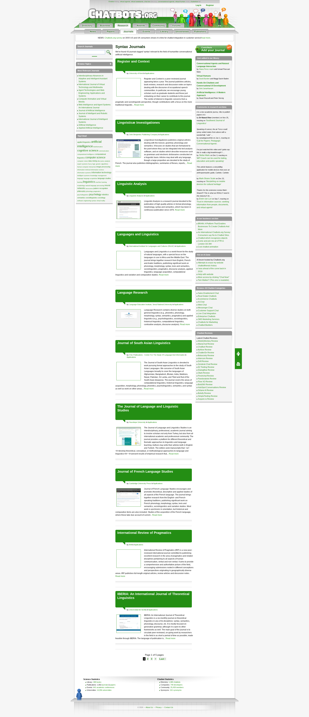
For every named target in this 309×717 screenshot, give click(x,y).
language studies (104, 178)
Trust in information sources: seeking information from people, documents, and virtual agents (213, 205)
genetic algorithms (102, 164)
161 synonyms (176, 690)
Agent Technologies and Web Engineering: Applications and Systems (92, 93)
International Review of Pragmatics (144, 532)
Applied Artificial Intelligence (91, 128)
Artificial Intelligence (87, 125)
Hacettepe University (137, 422)
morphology (81, 185)
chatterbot (194, 1)
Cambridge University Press (140, 483)
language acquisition (90, 178)
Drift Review (203, 361)
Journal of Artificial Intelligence (92, 110)
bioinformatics (98, 147)
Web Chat (202, 305)
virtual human (180, 1)
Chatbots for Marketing (208, 322)
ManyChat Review (206, 344)
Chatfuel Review (205, 347)
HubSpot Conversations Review (212, 387)
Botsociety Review (206, 355)
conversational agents (166, 1)
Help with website (205, 274)
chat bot (147, 1)
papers (113, 685)
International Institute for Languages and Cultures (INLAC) (151, 246)
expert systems (82, 164)
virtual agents (125, 1)
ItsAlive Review (204, 350)
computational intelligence (85, 154)
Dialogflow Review (206, 370)
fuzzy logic (91, 164)
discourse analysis (104, 161)
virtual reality (101, 201)
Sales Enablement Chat (208, 293)
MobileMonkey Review (208, 341)
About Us (149, 707)
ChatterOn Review (206, 352)
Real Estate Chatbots (207, 296)
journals (105, 685)
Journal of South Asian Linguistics (143, 343)
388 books (97, 682)
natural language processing (94, 185)
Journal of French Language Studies (145, 471)
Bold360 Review (205, 384)
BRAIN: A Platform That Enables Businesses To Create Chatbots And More (213, 226)
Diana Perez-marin (206, 69)
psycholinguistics (83, 195)
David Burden (204, 79)
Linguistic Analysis (132, 184)
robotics (105, 194)
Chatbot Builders (205, 325)
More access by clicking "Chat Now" (213, 277)
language (80, 178)
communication (104, 151)
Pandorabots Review (207, 379)
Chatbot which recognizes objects (212, 238)
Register (210, 5)
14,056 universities (104, 690)
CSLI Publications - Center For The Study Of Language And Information (157, 355)
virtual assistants (137, 1)
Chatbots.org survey (113, 38)
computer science (95, 157)
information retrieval (83, 170)
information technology (101, 172)
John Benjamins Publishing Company (143, 134)
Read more (139, 105)
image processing (103, 167)
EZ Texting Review (206, 367)
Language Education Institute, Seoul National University (150, 304)
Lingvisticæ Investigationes (138, 122)
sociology (101, 198)
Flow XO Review (205, 381)
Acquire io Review (206, 399)
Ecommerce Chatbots (207, 299)
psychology (95, 194)
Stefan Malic (204, 155)
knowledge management (98, 175)
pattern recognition (100, 188)
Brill (130, 545)
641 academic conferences (103, 687)
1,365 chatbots (174, 682)
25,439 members (177, 687)
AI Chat (201, 302)
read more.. (206, 38)
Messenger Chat (205, 308)
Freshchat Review (206, 376)
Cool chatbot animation (208, 247)
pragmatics (97, 191)
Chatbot (111, 1)
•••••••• (94, 56)
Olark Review (204, 373)
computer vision (82, 161)
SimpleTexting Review (207, 396)
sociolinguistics (92, 198)
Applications (149, 73)
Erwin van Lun (205, 199)
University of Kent (136, 73)
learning (79, 182)
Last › (162, 659)
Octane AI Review (205, 390)
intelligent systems (83, 175)
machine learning (101, 182)
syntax (94, 201)
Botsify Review (204, 393)
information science (97, 170)
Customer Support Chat (208, 310)
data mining (92, 161)
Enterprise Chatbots (206, 316)
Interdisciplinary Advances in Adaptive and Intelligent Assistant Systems (93, 79)
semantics (81, 198)
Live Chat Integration (207, 313)
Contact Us (168, 707)
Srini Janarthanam (206, 88)
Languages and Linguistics (138, 234)
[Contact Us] (238, 364)
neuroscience (89, 188)
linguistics (89, 181)
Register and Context (133, 61)
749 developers (176, 685)
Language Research (132, 292)
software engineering (84, 201)
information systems (84, 172)
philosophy (81, 191)
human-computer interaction (86, 167)
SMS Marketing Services (208, 319)
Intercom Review (205, 358)
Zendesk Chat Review (207, 364)
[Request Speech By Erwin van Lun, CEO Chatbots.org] (238, 353)
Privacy (159, 707)
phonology (89, 191)
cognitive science (87, 150)
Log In (198, 5)
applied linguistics (84, 142)
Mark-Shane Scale (207, 178)
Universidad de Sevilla (137, 610)
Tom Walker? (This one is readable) (213, 280)
